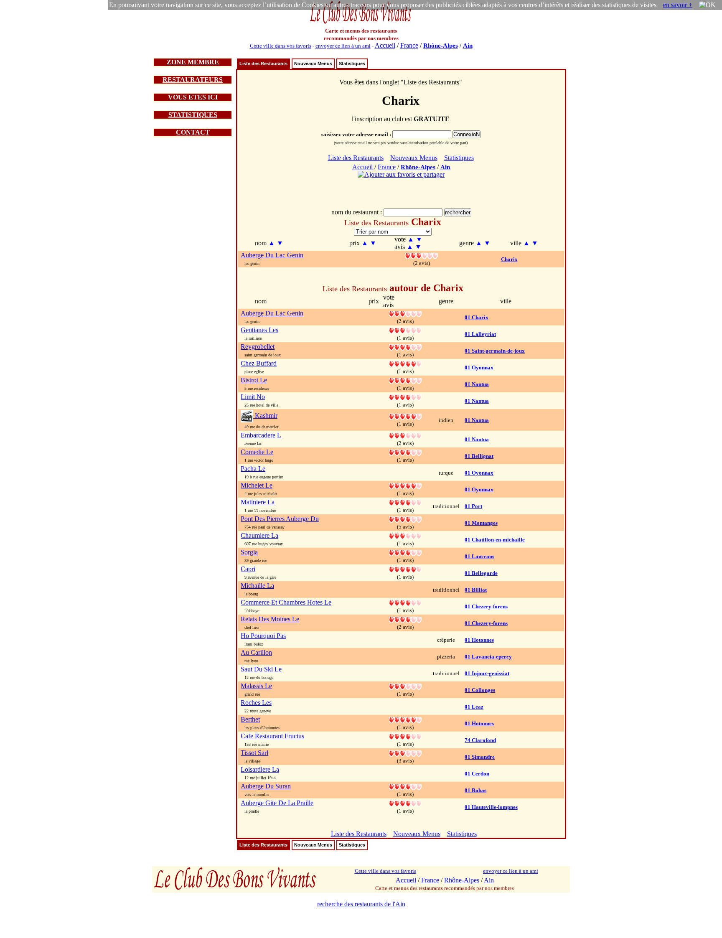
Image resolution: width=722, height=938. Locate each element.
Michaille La (257, 585)
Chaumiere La (259, 535)
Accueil (385, 45)
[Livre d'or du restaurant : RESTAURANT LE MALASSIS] (405, 685)
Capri (248, 568)
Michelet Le (256, 485)
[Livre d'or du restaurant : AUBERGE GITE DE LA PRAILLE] (405, 802)
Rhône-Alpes (440, 45)
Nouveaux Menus (313, 63)
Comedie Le (257, 451)
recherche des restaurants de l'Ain (361, 903)
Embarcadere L (261, 435)
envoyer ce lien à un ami (343, 46)
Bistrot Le (254, 380)
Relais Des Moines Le (270, 619)
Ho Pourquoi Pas (263, 635)
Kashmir (265, 415)
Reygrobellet (258, 346)
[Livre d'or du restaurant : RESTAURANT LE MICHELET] (405, 485)
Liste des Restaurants (263, 63)
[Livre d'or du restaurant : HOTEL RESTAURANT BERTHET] (405, 719)
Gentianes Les (259, 329)
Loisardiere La (260, 769)
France (409, 45)
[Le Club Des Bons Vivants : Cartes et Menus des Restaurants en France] (361, 22)
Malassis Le (256, 685)
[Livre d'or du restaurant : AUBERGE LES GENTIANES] (405, 329)
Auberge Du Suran (266, 786)
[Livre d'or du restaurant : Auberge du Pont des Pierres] (405, 518)
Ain (468, 45)
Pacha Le (253, 468)
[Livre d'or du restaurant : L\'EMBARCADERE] (405, 435)
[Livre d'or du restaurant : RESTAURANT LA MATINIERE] (405, 502)
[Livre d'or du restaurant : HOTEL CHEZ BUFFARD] (405, 363)
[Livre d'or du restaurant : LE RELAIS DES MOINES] (405, 619)
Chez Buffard (259, 363)
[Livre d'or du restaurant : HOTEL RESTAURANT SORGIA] (405, 552)
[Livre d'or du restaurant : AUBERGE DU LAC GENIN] (421, 255)
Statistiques (352, 63)
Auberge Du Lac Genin (272, 255)
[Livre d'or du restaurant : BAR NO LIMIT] (405, 396)
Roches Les (256, 702)
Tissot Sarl (254, 752)
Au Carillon (256, 652)
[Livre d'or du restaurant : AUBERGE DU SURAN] (405, 786)
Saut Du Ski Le (261, 669)
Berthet (250, 719)
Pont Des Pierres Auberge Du (280, 518)
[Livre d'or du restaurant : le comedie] (405, 451)
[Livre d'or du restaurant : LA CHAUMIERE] (405, 535)
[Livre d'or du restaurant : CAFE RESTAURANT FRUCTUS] (405, 736)
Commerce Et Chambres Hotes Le (286, 602)
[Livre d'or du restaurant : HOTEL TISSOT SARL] (405, 752)
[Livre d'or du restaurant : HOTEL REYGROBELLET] (405, 346)
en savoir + (677, 4)
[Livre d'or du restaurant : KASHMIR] (405, 415)
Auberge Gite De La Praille (277, 802)
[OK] (707, 5)
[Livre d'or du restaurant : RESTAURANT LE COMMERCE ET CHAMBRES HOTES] (405, 602)
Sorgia (249, 552)
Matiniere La (258, 502)
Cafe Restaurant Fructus (272, 736)
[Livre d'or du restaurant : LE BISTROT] (405, 380)
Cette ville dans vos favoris (280, 46)
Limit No (253, 396)
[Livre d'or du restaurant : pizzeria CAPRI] (405, 568)
